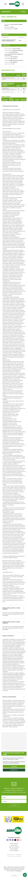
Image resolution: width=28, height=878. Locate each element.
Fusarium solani (8, 91)
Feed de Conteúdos (14, 847)
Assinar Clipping (14, 850)
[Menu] (5, 4)
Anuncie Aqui (14, 845)
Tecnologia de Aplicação (10, 106)
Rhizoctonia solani (8, 78)
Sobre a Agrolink (14, 843)
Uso (13, 870)
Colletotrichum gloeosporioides (8, 89)
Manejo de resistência (9, 697)
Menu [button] (24, 11)
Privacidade (18, 854)
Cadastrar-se (14, 770)
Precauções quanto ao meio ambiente (11, 622)
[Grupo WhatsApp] (25, 875)
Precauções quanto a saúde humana (11, 608)
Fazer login (14, 766)
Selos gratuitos (14, 848)
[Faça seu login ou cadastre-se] (23, 4)
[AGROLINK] (14, 4)
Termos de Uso (10, 854)
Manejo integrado (8, 635)
